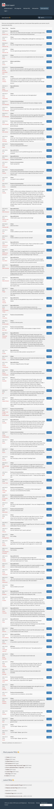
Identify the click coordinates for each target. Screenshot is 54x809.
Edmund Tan (5, 46)
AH (3, 393)
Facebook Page (10, 793)
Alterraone (4, 512)
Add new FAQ (26, 8)
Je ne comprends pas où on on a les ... (14, 796)
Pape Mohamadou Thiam (5, 310)
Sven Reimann (5, 104)
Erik (3, 475)
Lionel (3, 525)
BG (3, 518)
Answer (49, 31)
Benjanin (4, 594)
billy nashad (5, 132)
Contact (6, 804)
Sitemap (38, 802)
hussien (4, 353)
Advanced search (8, 8)
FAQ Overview (31, 802)
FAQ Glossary (44, 802)
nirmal (3, 64)
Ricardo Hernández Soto (5, 72)
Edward (4, 531)
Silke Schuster (5, 211)
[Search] (39, 17)
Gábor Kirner (5, 401)
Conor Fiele (5, 483)
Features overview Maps (12, 787)
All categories (17, 8)
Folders (7, 769)
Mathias (4, 40)
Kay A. (3, 443)
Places (7, 759)
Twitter (8, 757)
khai (3, 721)
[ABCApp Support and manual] (8, 4)
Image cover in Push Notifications (5, 413)
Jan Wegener (5, 159)
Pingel (3, 291)
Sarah (3, 728)
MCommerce (9, 763)
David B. (4, 460)
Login (5, 11)
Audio (7, 775)
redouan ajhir (5, 227)
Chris (3, 622)
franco (3, 186)
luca (3, 180)
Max (3, 588)
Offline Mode (9, 761)
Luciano (4, 600)
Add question (35, 8)
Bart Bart (4, 330)
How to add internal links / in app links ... (15, 767)
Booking (8, 773)
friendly (4, 173)
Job (7, 790)
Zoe (3, 233)
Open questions (44, 8)
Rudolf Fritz (5, 34)
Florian (4, 359)
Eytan (3, 58)
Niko (3, 567)
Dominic (4, 714)
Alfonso (4, 631)
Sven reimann (5, 124)
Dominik (4, 381)
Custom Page (9, 771)
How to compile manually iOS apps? (14, 785)
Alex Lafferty (5, 637)
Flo (3, 506)
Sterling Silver (5, 538)
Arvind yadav (5, 324)
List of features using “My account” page (16, 765)
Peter (3, 147)
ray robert (4, 260)
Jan (3, 153)
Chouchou (4, 318)
